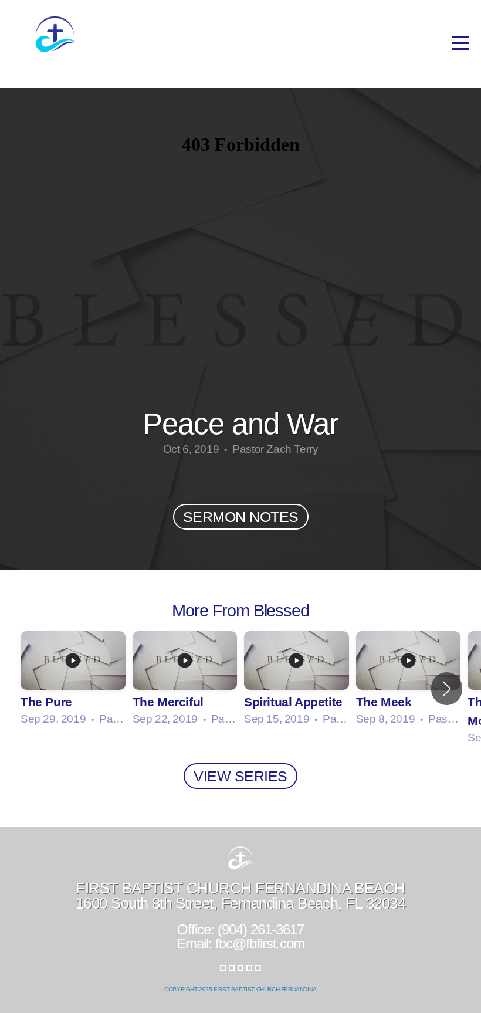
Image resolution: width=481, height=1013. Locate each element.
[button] (447, 689)
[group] (73, 679)
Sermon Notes (241, 517)
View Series (240, 776)
